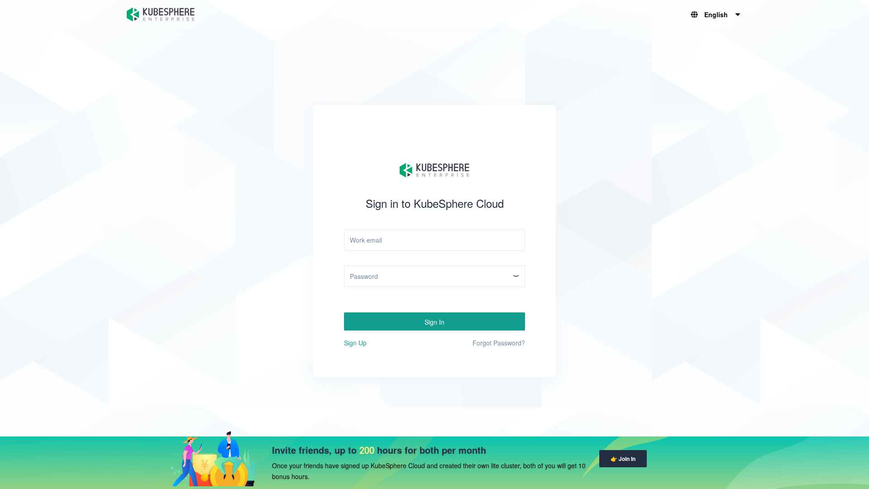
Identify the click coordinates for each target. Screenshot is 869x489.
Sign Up (355, 342)
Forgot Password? (499, 342)
